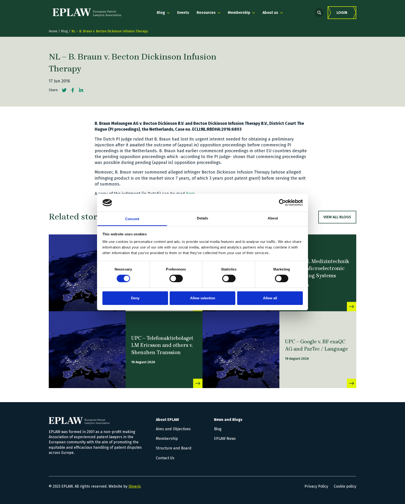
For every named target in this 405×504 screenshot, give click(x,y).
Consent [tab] (132, 219)
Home (53, 31)
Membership (167, 438)
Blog (64, 31)
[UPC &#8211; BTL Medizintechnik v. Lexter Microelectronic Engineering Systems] (351, 306)
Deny (135, 298)
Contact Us (165, 458)
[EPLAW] (87, 12)
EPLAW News (225, 438)
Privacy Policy (316, 486)
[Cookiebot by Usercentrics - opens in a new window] (282, 202)
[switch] (176, 278)
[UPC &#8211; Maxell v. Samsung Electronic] (87, 272)
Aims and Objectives (173, 429)
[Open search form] (319, 12)
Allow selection (202, 298)
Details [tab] (202, 218)
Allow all (270, 298)
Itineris (134, 486)
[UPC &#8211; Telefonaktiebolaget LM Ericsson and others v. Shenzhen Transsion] (87, 349)
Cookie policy (345, 486)
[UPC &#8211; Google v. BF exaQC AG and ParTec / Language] (240, 349)
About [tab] (273, 218)
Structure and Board (173, 448)
